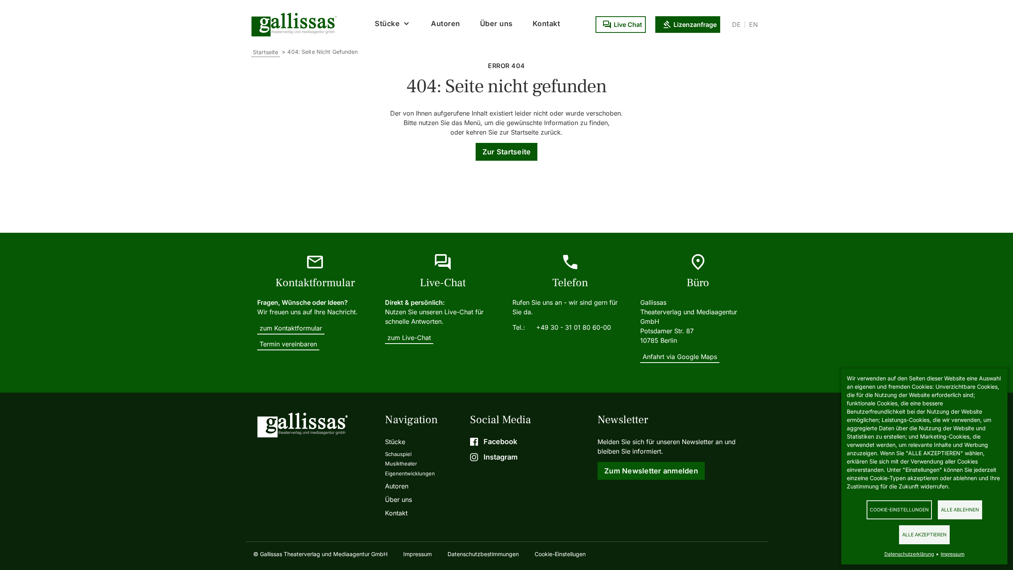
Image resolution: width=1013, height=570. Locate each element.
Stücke (395, 442)
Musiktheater (401, 463)
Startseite (265, 52)
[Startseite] (296, 24)
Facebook (500, 441)
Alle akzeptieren (924, 535)
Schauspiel (398, 454)
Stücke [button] (387, 23)
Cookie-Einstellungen (899, 510)
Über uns (496, 23)
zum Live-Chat (409, 338)
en (753, 24)
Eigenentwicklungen (410, 473)
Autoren (445, 23)
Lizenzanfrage (695, 24)
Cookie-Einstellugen (560, 554)
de (736, 24)
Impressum (417, 554)
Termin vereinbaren (288, 344)
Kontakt (546, 23)
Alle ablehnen (960, 510)
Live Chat (628, 24)
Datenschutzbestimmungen (483, 554)
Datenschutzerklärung (909, 554)
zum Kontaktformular (291, 328)
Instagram (501, 457)
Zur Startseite (506, 152)
